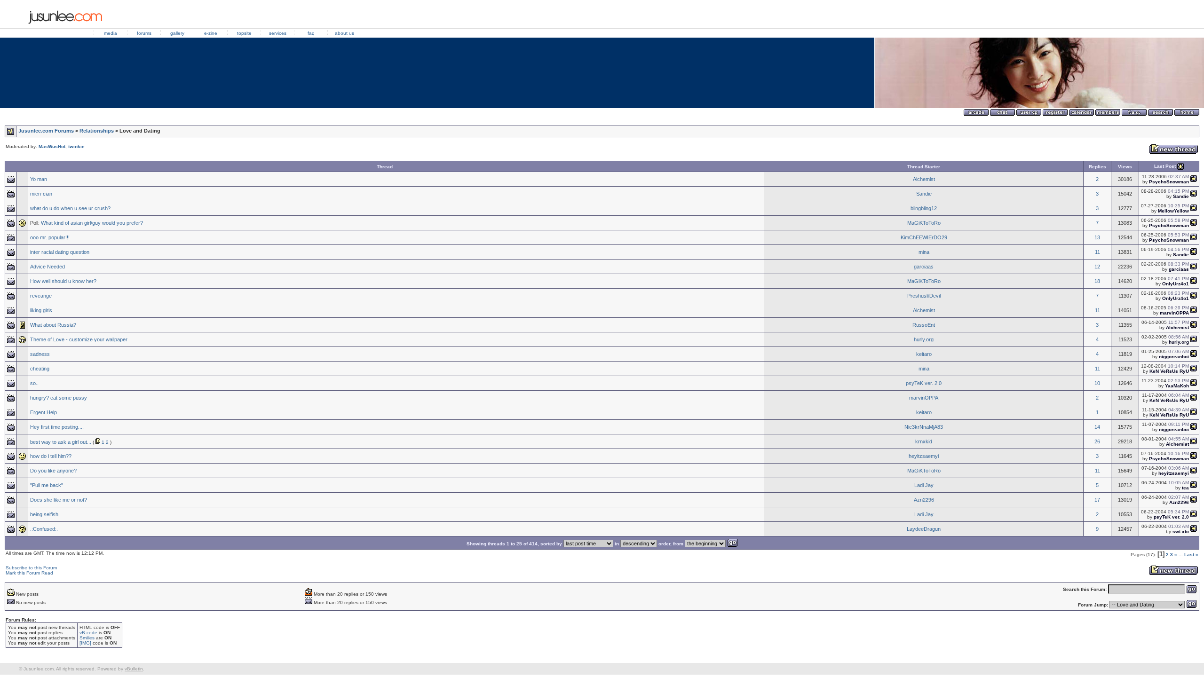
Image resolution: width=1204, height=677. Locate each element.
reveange (41, 296)
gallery (177, 33)
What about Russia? (53, 325)
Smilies (87, 637)
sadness (40, 354)
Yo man (38, 179)
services (277, 33)
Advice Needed (47, 266)
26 (1097, 441)
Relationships (96, 131)
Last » (1191, 554)
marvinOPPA (923, 398)
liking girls (41, 310)
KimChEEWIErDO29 (924, 237)
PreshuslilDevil (924, 296)
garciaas (924, 266)
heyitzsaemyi (924, 456)
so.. (34, 383)
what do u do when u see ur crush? (70, 208)
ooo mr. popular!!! (50, 237)
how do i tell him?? (50, 456)
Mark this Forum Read (29, 572)
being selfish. (45, 514)
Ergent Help (43, 412)
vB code (88, 632)
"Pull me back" (46, 485)
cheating (39, 368)
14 (1097, 427)
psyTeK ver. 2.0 (924, 383)
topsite (244, 33)
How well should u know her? (63, 281)
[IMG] (85, 643)
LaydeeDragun (924, 529)
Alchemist (924, 179)
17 (1097, 500)
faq (311, 33)
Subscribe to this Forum (31, 567)
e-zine (210, 33)
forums (144, 33)
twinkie (76, 146)
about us (344, 33)
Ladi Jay (924, 485)
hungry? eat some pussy (58, 398)
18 (1097, 281)
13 (1097, 237)
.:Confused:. (44, 529)
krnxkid (923, 441)
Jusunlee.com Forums (46, 131)
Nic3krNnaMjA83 (923, 427)
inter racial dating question (59, 252)
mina (924, 252)
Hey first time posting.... (57, 427)
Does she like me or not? (58, 500)
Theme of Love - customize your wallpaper (78, 339)
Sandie (924, 194)
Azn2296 (924, 500)
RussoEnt (923, 325)
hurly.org (924, 339)
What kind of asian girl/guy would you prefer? (92, 223)
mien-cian (41, 194)
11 (1097, 252)
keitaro (924, 354)
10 (1097, 383)
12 (1097, 266)
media (110, 33)
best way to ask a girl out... (60, 442)
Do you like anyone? (53, 470)
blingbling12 (924, 208)
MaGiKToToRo (924, 223)
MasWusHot (52, 146)
